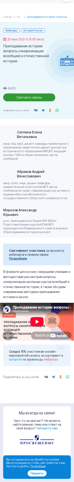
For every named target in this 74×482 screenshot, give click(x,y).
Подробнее (18, 258)
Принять (37, 473)
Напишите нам (47, 428)
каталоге (15, 359)
